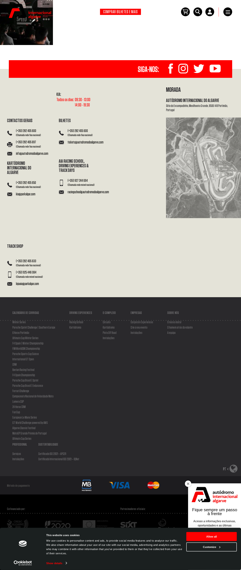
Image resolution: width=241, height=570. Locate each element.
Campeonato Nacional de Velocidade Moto (32, 396)
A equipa (171, 333)
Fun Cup (16, 412)
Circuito (106, 322)
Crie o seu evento (139, 327)
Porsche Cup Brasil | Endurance (27, 386)
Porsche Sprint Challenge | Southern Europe (33, 327)
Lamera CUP (18, 401)
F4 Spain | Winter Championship (27, 343)
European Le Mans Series (24, 417)
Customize (209, 546)
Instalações (109, 338)
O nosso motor (174, 322)
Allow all (211, 536)
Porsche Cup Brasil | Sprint (25, 380)
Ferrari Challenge (20, 391)
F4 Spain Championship (23, 375)
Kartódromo (75, 327)
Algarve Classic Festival (23, 428)
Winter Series (19, 322)
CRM (14, 364)
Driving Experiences (80, 313)
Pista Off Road (109, 333)
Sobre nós (173, 313)
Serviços (16, 454)
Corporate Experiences (142, 322)
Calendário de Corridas (25, 313)
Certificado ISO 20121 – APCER (52, 454)
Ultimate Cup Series (21, 438)
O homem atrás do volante (180, 327)
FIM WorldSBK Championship (26, 348)
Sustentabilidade (48, 444)
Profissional (19, 444)
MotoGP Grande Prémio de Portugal (29, 433)
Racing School (76, 322)
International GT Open (23, 359)
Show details (54, 563)
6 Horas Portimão (20, 333)
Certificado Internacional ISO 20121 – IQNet (58, 459)
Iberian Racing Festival (23, 370)
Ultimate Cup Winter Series (25, 338)
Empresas (136, 313)
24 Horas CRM (19, 407)
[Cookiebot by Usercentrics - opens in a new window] (22, 563)
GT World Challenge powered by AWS (30, 423)
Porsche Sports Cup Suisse (25, 354)
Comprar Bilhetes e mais (120, 12)
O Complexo (109, 313)
